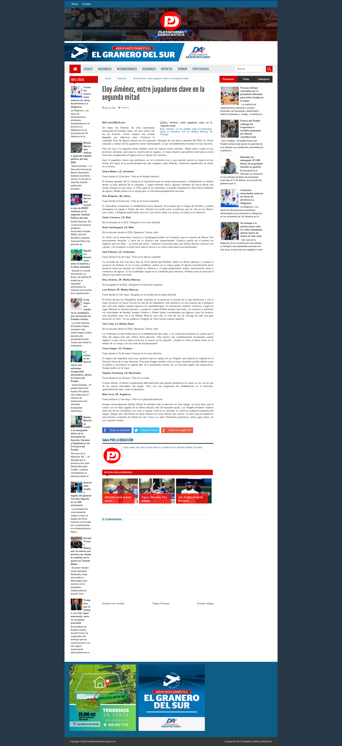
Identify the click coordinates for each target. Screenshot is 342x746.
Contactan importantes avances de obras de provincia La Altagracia (251, 197)
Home (75, 4)
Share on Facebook (120, 430)
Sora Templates (244, 741)
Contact (86, 4)
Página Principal (160, 603)
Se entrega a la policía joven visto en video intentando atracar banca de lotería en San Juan (251, 229)
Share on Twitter (149, 430)
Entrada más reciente (113, 603)
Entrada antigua (205, 603)
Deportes (125, 107)
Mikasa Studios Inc (263, 741)
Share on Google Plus (180, 430)
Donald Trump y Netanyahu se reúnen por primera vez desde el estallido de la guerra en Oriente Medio (81, 551)
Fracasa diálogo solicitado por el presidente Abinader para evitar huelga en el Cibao (251, 94)
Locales (88, 69)
